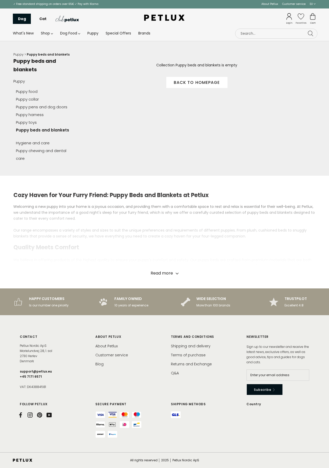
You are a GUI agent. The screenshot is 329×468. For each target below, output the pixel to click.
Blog (99, 364)
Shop (45, 33)
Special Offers (118, 33)
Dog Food (68, 33)
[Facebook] (20, 415)
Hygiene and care (33, 143)
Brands (144, 33)
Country (253, 404)
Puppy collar (27, 99)
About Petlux (269, 4)
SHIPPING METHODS (188, 404)
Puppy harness (30, 114)
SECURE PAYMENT (110, 404)
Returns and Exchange (191, 364)
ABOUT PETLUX (108, 336)
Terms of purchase (188, 355)
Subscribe (263, 389)
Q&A (175, 373)
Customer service (294, 4)
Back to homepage (197, 82)
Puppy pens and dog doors (41, 107)
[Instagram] (30, 415)
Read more (162, 273)
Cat (43, 18)
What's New (23, 33)
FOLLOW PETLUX (34, 404)
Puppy (92, 33)
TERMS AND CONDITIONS (192, 336)
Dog (22, 18)
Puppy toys (26, 122)
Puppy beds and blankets (42, 130)
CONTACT (28, 336)
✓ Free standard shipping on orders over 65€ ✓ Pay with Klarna (55, 4)
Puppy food (27, 91)
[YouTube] (49, 415)
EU (312, 4)
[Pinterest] (39, 415)
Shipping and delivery (191, 346)
